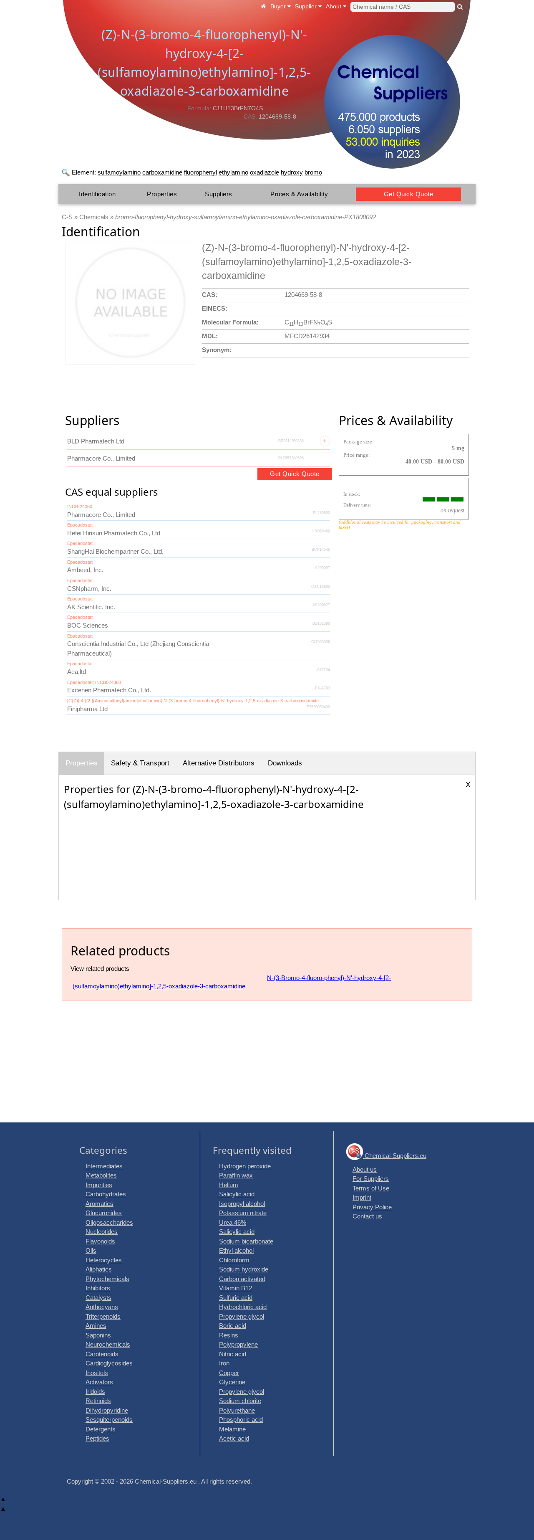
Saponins (98, 1335)
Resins (228, 1335)
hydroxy (292, 172)
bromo (313, 172)
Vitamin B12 (235, 1288)
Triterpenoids (103, 1316)
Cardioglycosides (109, 1363)
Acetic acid (234, 1438)
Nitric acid (232, 1354)
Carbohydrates (106, 1194)
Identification (97, 194)
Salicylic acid (236, 1194)
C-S (67, 216)
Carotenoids (102, 1354)
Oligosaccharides (109, 1222)
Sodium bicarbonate (246, 1241)
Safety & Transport (140, 763)
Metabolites (101, 1175)
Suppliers (218, 194)
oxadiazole (264, 172)
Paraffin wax (236, 1175)
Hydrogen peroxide (245, 1166)
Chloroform (234, 1260)
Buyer (278, 6)
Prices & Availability (299, 194)
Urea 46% (232, 1222)
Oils (91, 1250)
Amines (96, 1325)
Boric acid (232, 1325)
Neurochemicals (108, 1344)
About (334, 6)
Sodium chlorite (240, 1400)
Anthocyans (102, 1306)
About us (365, 1169)
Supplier (306, 6)
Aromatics (99, 1203)
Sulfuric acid (235, 1297)
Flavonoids (100, 1241)
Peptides (97, 1438)
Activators (99, 1381)
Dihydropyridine (107, 1410)
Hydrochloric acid (243, 1306)
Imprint (362, 1197)
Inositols (97, 1372)
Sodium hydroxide (243, 1269)
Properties (162, 194)
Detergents (101, 1429)
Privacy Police (372, 1207)
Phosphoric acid (241, 1419)
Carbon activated (242, 1278)
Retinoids (98, 1400)
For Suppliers (371, 1178)
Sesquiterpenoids (109, 1419)
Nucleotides (102, 1231)
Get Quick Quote (408, 194)
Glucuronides (104, 1212)
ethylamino (233, 172)
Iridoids (95, 1391)
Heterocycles (104, 1260)
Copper (229, 1372)
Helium (228, 1184)
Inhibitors (98, 1288)
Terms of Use (371, 1188)
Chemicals (93, 216)
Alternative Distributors (218, 763)
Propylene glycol (241, 1316)
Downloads (285, 763)
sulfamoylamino (119, 172)
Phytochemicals (107, 1278)
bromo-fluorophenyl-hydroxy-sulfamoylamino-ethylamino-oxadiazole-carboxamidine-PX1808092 (245, 216)
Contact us (367, 1216)
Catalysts (98, 1297)
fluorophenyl (200, 172)
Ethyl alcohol (236, 1250)
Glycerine (232, 1381)
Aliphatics (99, 1269)
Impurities (99, 1184)
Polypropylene (238, 1344)
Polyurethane (237, 1410)
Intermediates (104, 1166)
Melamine (232, 1429)
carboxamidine (162, 172)
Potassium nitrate (243, 1212)
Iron (224, 1363)
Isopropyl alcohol (242, 1203)
